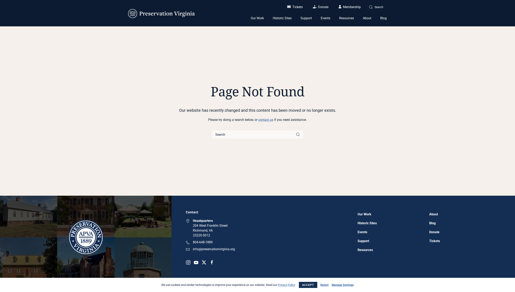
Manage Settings (343, 285)
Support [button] (306, 18)
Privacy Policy (286, 285)
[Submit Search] (298, 134)
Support (363, 241)
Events (325, 18)
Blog (383, 18)
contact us (265, 120)
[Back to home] (161, 13)
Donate (323, 7)
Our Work (364, 214)
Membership (352, 7)
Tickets (297, 7)
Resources (365, 250)
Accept (308, 285)
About (433, 214)
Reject (324, 285)
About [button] (367, 18)
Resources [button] (346, 18)
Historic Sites (367, 223)
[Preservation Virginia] (85, 237)
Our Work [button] (257, 18)
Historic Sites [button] (282, 18)
